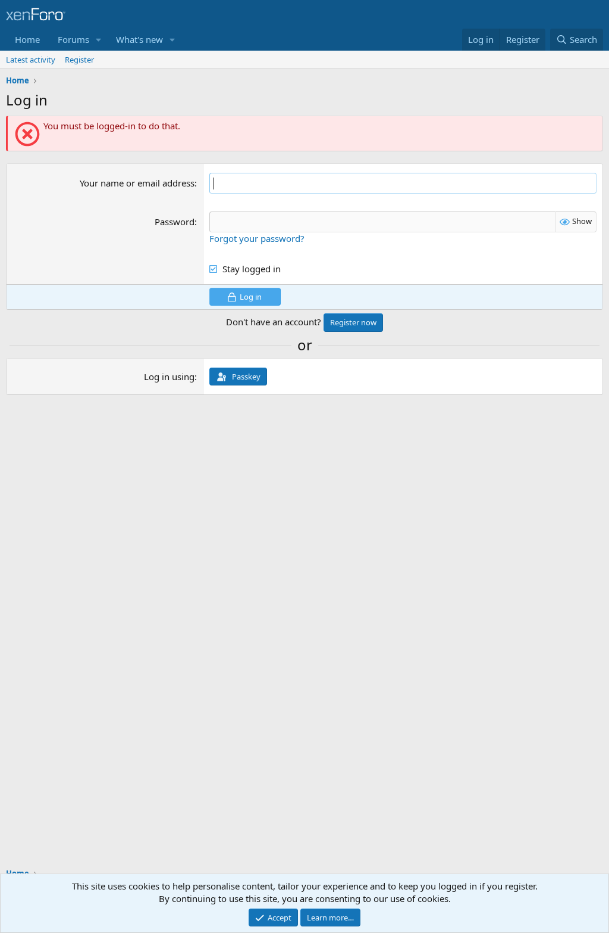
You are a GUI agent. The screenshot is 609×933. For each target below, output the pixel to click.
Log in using (169, 376)
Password (174, 222)
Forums (73, 39)
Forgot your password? (256, 238)
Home (27, 39)
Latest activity (30, 59)
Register (79, 59)
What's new (139, 39)
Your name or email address (137, 183)
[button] (98, 40)
